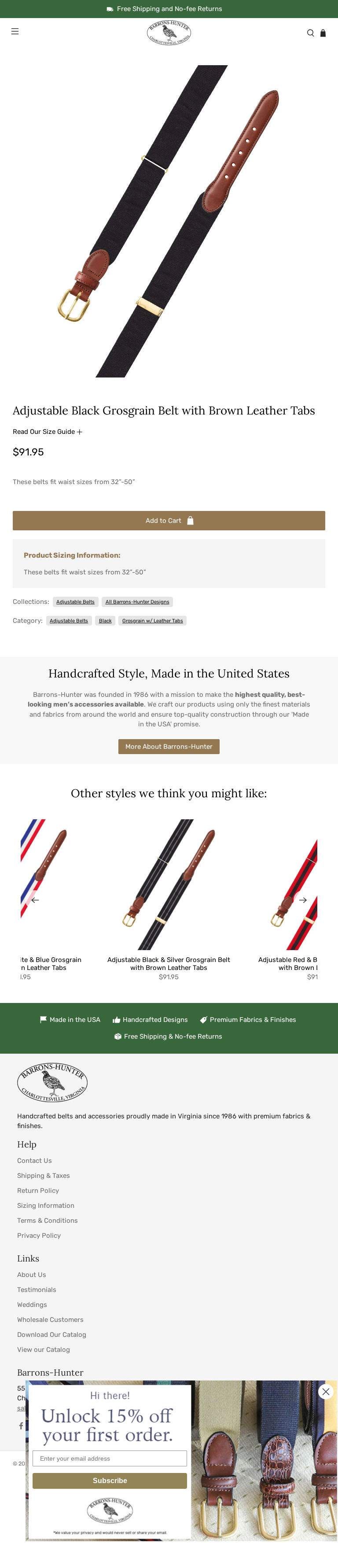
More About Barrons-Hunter (169, 747)
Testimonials (36, 1290)
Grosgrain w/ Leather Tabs (152, 621)
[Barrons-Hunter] (169, 32)
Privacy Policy (39, 1236)
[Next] (303, 900)
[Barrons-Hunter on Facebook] (21, 1428)
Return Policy (38, 1191)
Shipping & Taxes (43, 1176)
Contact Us (34, 1161)
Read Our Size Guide (45, 432)
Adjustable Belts (75, 602)
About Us (31, 1275)
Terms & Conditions (47, 1221)
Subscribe (110, 1480)
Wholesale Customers (50, 1320)
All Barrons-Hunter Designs (137, 602)
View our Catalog (43, 1350)
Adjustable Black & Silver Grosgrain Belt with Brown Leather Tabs (168, 964)
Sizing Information (45, 1206)
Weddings (32, 1305)
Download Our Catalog (51, 1335)
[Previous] (34, 900)
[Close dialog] (326, 1391)
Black (105, 621)
